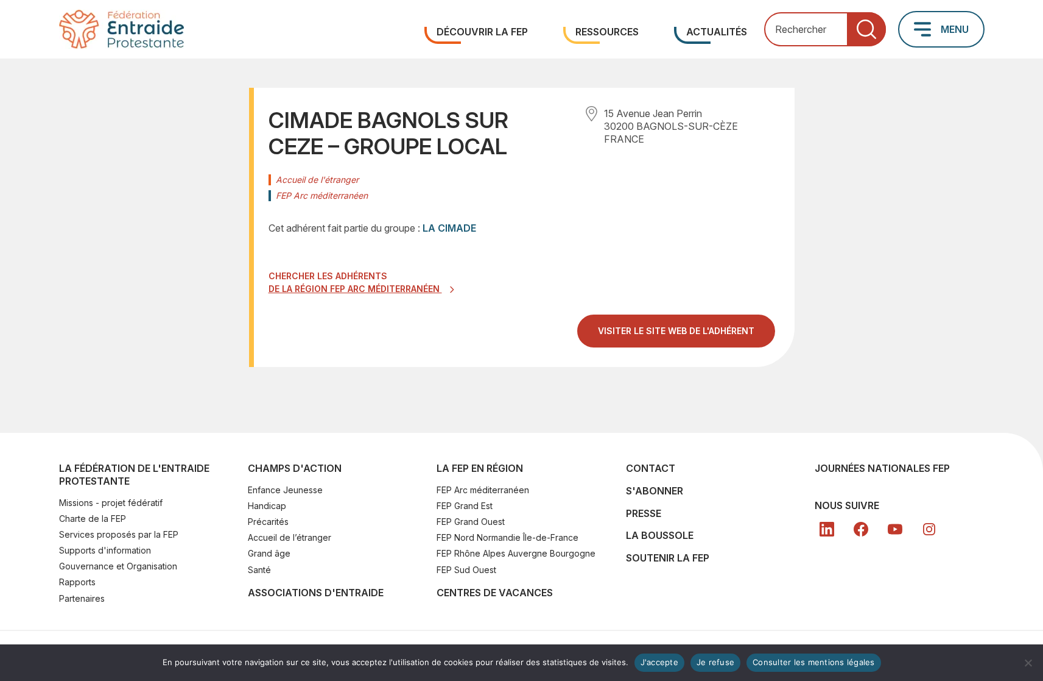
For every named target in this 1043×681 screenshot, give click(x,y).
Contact (650, 468)
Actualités (716, 32)
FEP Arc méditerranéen (483, 490)
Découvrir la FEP (482, 32)
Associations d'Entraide (316, 593)
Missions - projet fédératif (111, 502)
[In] (929, 529)
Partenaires (82, 598)
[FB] (861, 529)
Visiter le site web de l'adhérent (686, 335)
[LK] (827, 529)
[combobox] (825, 29)
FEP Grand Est (465, 506)
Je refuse (715, 662)
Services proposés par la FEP (118, 534)
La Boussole (660, 535)
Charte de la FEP (92, 518)
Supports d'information (105, 550)
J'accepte (659, 662)
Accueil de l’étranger (289, 537)
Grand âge (269, 553)
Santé (259, 570)
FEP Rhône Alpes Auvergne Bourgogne (516, 553)
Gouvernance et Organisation (118, 566)
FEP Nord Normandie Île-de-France (507, 537)
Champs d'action (295, 468)
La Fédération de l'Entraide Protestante (134, 474)
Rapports (77, 582)
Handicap (267, 506)
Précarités (268, 521)
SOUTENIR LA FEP (667, 558)
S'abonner (654, 491)
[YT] (895, 529)
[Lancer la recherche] (866, 29)
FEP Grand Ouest (471, 521)
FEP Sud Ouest (466, 570)
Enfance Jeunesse (285, 490)
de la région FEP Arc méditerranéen (355, 288)
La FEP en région (480, 468)
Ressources (607, 32)
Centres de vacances (495, 593)
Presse (643, 513)
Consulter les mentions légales (814, 662)
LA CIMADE (449, 228)
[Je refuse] (1028, 663)
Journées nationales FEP (882, 468)
